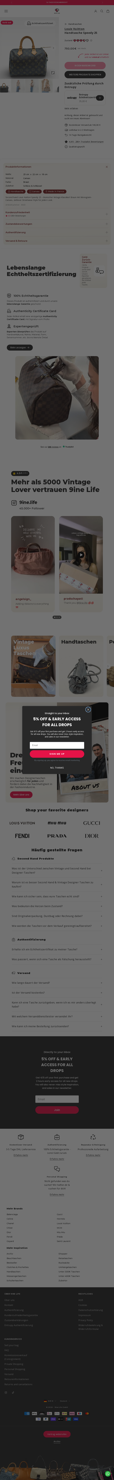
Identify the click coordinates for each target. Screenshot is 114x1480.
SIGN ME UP (57, 754)
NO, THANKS (57, 767)
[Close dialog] (88, 709)
